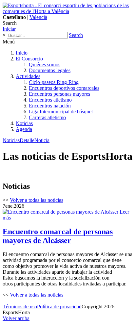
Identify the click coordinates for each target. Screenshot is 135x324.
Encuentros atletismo (50, 100)
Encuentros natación (50, 105)
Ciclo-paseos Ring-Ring (54, 82)
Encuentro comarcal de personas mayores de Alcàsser (58, 236)
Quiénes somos (44, 64)
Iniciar (9, 29)
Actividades (28, 76)
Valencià (38, 17)
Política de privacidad (59, 306)
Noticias (24, 123)
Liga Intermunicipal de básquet (61, 111)
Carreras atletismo (47, 117)
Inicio (22, 53)
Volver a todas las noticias (36, 200)
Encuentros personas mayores (59, 94)
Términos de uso (20, 306)
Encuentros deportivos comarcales (64, 88)
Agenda (24, 129)
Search (76, 35)
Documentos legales (49, 70)
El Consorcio (29, 58)
